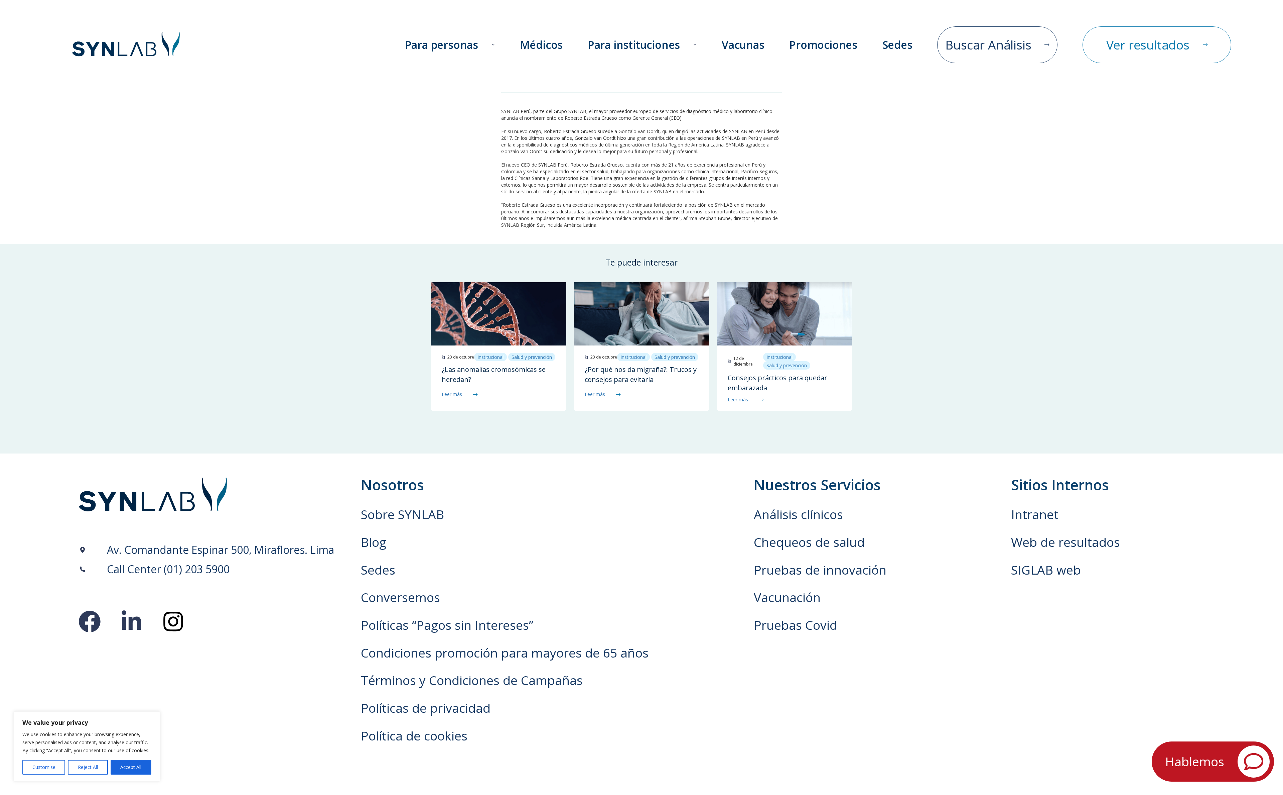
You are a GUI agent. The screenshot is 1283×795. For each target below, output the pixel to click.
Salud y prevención (532, 357)
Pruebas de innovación (820, 570)
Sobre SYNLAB (402, 514)
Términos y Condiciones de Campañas (472, 680)
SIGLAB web (1046, 570)
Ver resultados (1147, 44)
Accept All (130, 767)
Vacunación (787, 597)
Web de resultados (1065, 542)
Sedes (897, 45)
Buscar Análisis (988, 44)
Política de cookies (414, 735)
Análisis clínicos (798, 514)
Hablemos (1194, 761)
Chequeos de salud (809, 542)
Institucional (490, 357)
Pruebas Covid (795, 625)
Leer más (452, 394)
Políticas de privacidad (425, 708)
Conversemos (400, 597)
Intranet (1034, 514)
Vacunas (743, 45)
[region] (86, 746)
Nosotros (392, 485)
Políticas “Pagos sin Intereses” (447, 625)
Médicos (541, 45)
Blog (373, 542)
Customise (43, 767)
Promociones (823, 45)
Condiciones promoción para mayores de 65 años (505, 652)
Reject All (88, 767)
